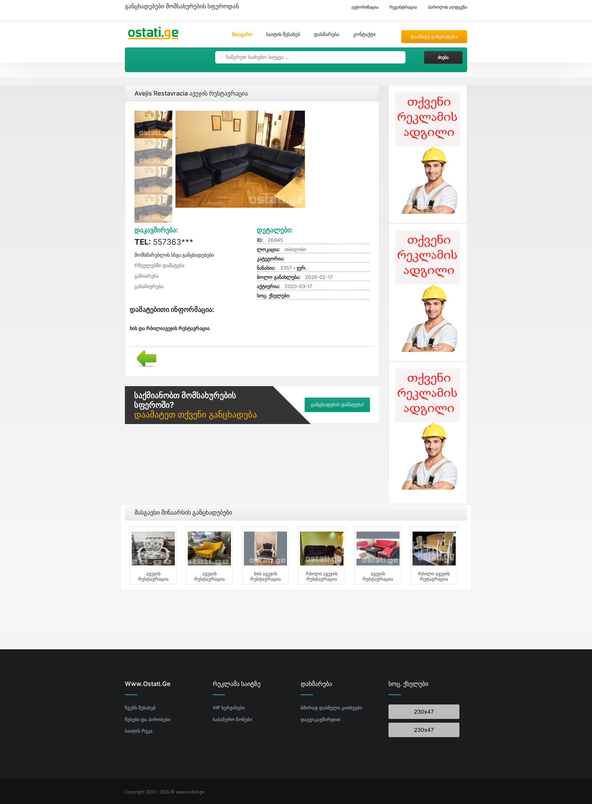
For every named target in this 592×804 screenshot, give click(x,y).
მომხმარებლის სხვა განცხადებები (174, 255)
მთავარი (242, 34)
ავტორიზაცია (364, 7)
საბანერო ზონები (232, 719)
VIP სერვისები (229, 708)
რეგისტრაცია (403, 7)
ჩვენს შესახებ (140, 708)
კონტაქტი (364, 34)
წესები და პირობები (148, 719)
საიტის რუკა (139, 731)
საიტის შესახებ (283, 34)
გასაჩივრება (148, 286)
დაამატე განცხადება (434, 36)
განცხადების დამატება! (337, 404)
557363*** (163, 242)
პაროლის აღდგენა (447, 7)
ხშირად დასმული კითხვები (331, 708)
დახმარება (326, 34)
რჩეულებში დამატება (159, 265)
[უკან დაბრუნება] (144, 358)
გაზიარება (146, 276)
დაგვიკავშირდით (320, 719)
